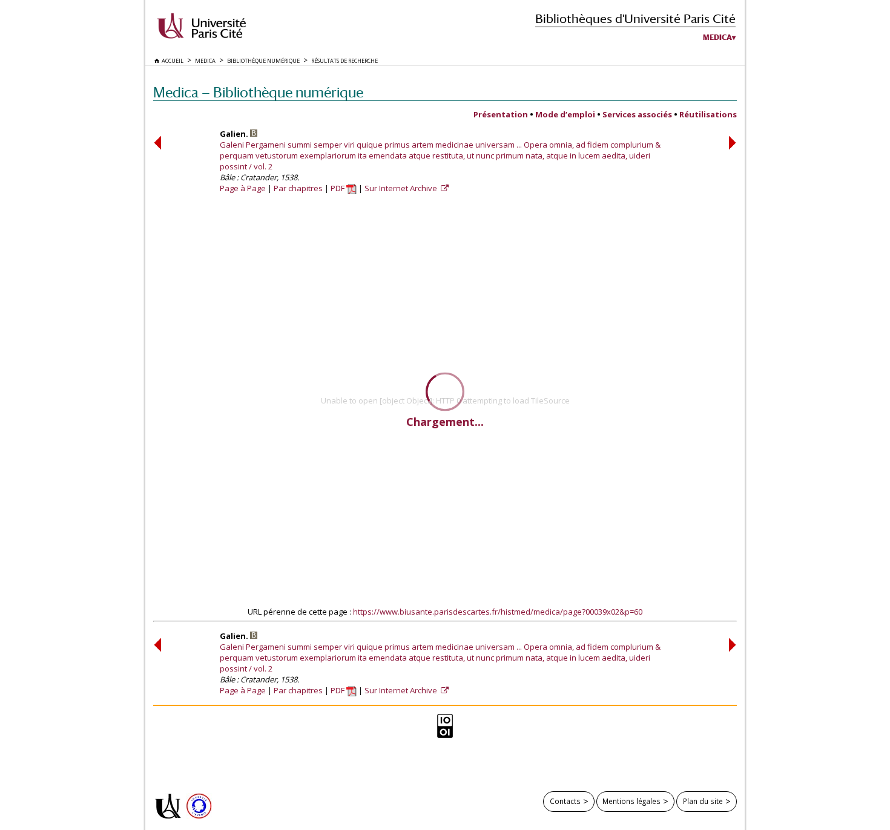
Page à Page (243, 188)
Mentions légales (631, 801)
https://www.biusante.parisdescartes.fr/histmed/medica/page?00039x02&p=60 (497, 611)
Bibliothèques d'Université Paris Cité (635, 18)
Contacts (565, 801)
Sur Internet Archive (401, 188)
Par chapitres (298, 188)
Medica (717, 37)
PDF (338, 188)
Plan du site (703, 801)
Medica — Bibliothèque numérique (258, 92)
